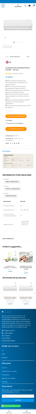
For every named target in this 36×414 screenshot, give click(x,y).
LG (2, 350)
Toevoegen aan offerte (16, 129)
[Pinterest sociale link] (14, 143)
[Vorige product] (26, 57)
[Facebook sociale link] (10, 143)
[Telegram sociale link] (19, 143)
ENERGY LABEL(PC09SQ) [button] (12, 181)
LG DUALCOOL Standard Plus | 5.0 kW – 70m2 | (26, 298)
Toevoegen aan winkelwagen (16, 116)
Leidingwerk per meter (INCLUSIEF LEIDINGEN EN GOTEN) (26, 267)
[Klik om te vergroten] (5, 37)
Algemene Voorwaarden (8, 378)
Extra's (10, 269)
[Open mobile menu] (3, 5)
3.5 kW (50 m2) (10, 300)
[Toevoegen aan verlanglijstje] (15, 252)
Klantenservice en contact (9, 371)
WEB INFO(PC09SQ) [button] (11, 196)
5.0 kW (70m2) (26, 300)
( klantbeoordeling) (17, 73)
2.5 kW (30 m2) (17, 138)
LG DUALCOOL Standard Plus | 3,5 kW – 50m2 (10, 298)
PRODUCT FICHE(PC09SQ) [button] (13, 188)
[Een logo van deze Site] (18, 5)
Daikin (3, 354)
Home (7, 56)
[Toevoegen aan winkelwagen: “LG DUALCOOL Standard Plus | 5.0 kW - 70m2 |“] (31, 286)
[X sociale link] (12, 143)
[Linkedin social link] (17, 143)
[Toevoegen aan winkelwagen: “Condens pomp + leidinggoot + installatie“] (15, 255)
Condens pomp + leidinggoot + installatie (10, 266)
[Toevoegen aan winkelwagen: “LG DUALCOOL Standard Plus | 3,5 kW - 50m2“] (15, 286)
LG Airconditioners (15, 56)
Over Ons (4, 367)
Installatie (4, 381)
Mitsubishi (4, 357)
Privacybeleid (5, 374)
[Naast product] (30, 57)
